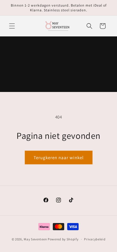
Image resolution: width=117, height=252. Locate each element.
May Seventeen (35, 239)
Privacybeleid (94, 239)
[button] (12, 26)
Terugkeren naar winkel (59, 157)
